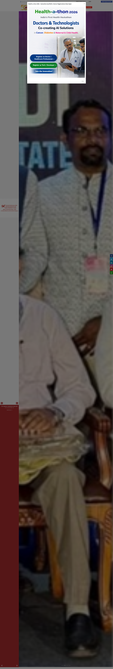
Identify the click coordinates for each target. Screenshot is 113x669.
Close (83, 81)
